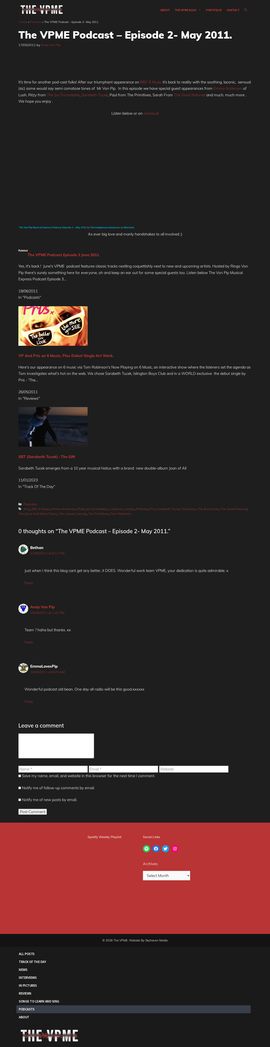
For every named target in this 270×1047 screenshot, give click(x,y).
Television (188, 509)
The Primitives (98, 514)
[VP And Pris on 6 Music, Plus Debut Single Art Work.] (53, 344)
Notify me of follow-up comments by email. (58, 787)
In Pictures (28, 985)
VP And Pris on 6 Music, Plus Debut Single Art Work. (66, 355)
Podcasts (36, 22)
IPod (80, 509)
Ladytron (115, 509)
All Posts (27, 954)
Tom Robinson (120, 514)
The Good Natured (190, 95)
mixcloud (151, 113)
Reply (29, 583)
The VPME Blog (185, 10)
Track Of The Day (32, 961)
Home (23, 22)
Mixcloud (129, 227)
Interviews (28, 977)
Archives (150, 863)
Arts (27, 509)
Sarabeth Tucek (94, 95)
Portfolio (214, 10)
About (165, 10)
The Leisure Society (73, 514)
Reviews (25, 993)
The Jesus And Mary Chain (37, 514)
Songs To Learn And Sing (39, 1001)
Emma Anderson (227, 88)
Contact (233, 10)
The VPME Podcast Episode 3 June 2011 (63, 254)
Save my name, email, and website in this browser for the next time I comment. (88, 775)
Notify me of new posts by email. (49, 799)
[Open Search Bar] (246, 10)
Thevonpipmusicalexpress (105, 227)
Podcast (142, 509)
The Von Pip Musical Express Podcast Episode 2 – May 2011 (52, 227)
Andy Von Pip (42, 607)
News (23, 969)
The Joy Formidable (63, 95)
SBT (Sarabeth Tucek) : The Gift (46, 456)
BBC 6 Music (151, 82)
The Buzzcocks (208, 509)
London (129, 509)
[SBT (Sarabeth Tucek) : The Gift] (53, 445)
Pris (152, 509)
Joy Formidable (97, 509)
